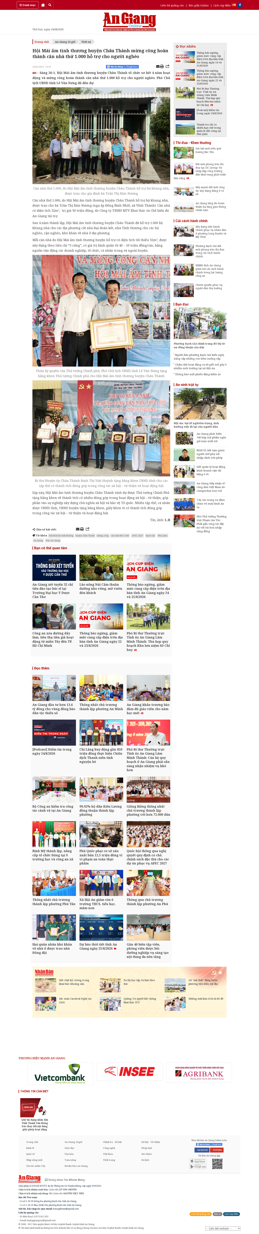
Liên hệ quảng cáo (172, 5)
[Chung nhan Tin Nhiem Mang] (63, 1179)
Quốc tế (30, 1154)
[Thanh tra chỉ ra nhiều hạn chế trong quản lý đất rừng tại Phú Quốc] (185, 129)
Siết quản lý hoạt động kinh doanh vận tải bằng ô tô (211, 470)
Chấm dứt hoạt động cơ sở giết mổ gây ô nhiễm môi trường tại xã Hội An (200, 366)
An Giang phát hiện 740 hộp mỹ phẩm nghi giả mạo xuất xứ (211, 437)
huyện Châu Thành (85, 535)
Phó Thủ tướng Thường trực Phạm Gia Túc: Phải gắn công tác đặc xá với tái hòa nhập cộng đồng (212, 524)
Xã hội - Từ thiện (150, 1142)
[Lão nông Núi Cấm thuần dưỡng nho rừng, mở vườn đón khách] (101, 568)
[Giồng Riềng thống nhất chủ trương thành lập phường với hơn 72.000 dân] (148, 789)
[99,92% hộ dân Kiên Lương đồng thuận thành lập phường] (101, 789)
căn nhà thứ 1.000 (120, 535)
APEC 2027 (137, 535)
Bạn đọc (182, 304)
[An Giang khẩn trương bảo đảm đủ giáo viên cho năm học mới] (148, 688)
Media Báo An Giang (76, 1165)
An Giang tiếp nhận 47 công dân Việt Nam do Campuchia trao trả (211, 486)
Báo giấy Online (199, 5)
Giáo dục (69, 1148)
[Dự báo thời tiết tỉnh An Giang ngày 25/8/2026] (101, 927)
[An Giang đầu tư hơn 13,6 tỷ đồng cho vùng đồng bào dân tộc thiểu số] (54, 688)
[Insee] (130, 1072)
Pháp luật (146, 1148)
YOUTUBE (217, 1150)
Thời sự (86, 41)
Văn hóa (69, 1154)
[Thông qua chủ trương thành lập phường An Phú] (148, 883)
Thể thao (108, 1154)
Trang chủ (41, 41)
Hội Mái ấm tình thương (61, 535)
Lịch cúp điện (222, 5)
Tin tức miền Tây (35, 1165)
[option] (60, 1074)
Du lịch (145, 1159)
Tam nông (70, 1159)
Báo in (217, 1214)
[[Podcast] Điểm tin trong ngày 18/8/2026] (185, 115)
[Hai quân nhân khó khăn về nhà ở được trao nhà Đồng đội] (54, 927)
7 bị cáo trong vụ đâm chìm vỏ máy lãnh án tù (211, 503)
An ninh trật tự (186, 385)
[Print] (162, 66)
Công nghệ (109, 1148)
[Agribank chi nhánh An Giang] (199, 1073)
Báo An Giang (53, 540)
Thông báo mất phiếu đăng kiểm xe (198, 374)
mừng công (103, 535)
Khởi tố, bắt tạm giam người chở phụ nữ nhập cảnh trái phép (211, 453)
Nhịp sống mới (34, 1159)
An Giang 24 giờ (65, 41)
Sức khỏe (146, 1154)
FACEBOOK (202, 1150)
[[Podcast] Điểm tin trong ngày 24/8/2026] (54, 733)
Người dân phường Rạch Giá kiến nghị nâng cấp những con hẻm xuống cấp (199, 356)
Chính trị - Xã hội (112, 1142)
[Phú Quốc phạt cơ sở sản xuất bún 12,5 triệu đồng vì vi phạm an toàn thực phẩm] (101, 834)
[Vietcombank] (60, 1074)
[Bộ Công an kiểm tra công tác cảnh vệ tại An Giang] (54, 789)
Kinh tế (30, 1148)
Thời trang (109, 1159)
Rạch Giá (150, 535)
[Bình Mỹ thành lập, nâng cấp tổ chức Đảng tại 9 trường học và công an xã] (54, 834)
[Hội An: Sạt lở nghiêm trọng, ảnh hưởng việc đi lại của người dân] (200, 404)
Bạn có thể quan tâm (50, 548)
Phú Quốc (163, 535)
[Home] (43, 5)
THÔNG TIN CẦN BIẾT (34, 1091)
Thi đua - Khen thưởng (193, 143)
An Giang (38, 540)
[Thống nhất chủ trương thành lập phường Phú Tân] (54, 883)
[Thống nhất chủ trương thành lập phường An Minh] (101, 688)
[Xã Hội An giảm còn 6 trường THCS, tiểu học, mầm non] (101, 883)
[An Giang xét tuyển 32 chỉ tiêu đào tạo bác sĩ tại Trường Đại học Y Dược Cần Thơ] (54, 568)
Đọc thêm (41, 668)
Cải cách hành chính (191, 221)
